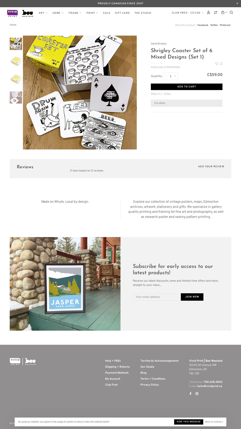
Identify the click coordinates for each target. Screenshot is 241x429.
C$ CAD (195, 12)
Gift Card (122, 13)
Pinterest (225, 25)
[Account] (209, 13)
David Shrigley (159, 43)
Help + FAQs (113, 361)
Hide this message (189, 421)
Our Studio (147, 367)
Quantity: (156, 76)
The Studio (143, 13)
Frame (73, 13)
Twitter (214, 25)
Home (57, 13)
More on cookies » (214, 422)
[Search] (232, 13)
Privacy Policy (149, 385)
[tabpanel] (80, 92)
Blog (143, 373)
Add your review (211, 166)
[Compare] (216, 13)
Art (41, 13)
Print (90, 13)
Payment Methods (117, 373)
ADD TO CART (186, 86)
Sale (106, 13)
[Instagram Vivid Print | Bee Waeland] (196, 394)
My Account (112, 379)
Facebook (202, 25)
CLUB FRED (180, 12)
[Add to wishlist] (217, 64)
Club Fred (111, 385)
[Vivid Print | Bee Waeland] (23, 361)
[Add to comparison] (221, 64)
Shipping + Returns (117, 367)
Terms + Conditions (152, 379)
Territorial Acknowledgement (159, 361)
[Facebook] (190, 394)
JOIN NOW (192, 296)
